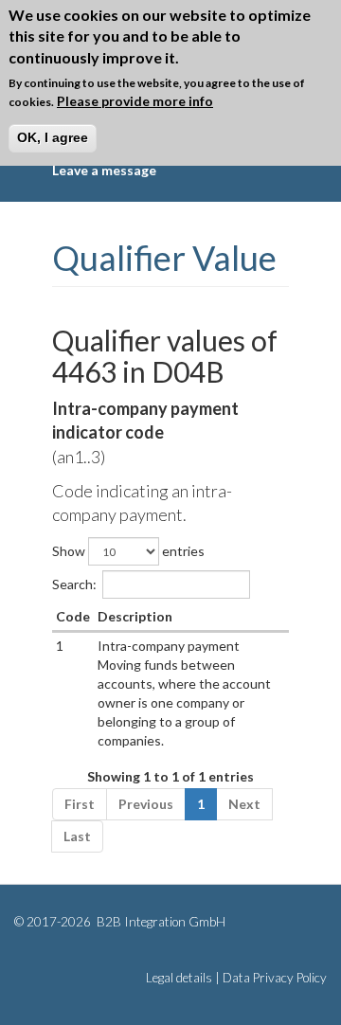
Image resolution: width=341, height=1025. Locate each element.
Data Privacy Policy (275, 977)
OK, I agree (52, 137)
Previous (145, 804)
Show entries (128, 551)
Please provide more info (135, 101)
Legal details (179, 977)
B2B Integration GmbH (159, 921)
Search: (74, 584)
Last (77, 836)
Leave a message (104, 170)
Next (244, 804)
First (79, 804)
